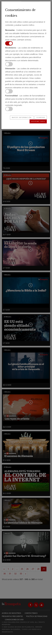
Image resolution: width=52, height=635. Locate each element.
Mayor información (22, 117)
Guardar (40, 117)
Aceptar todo (38, 121)
